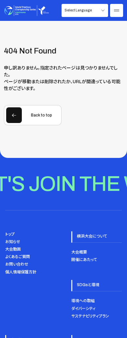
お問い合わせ (16, 264)
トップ (10, 234)
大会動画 (13, 249)
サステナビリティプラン (90, 316)
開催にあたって (84, 259)
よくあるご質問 (17, 256)
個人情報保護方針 (20, 272)
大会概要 (79, 252)
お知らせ (12, 241)
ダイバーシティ (83, 308)
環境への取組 (83, 301)
